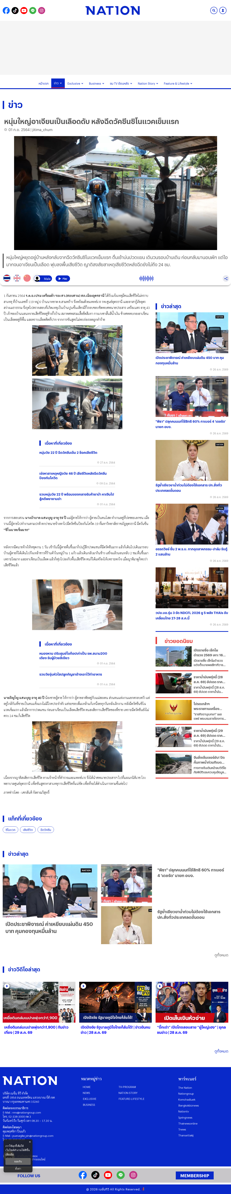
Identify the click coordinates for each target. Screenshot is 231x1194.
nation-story (128, 1093)
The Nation (185, 1087)
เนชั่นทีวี (104, 1189)
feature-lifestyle (131, 1099)
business (89, 1105)
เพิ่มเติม (9, 1154)
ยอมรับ (18, 1161)
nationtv (183, 1111)
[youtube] (108, 1178)
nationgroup (186, 1093)
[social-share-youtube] (23, 10)
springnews (185, 1117)
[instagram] (133, 1178)
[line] (121, 1178)
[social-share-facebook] (6, 10)
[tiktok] (95, 1178)
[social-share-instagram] (41, 10)
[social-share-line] (32, 10)
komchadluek (186, 1099)
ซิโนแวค (10, 830)
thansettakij (185, 1135)
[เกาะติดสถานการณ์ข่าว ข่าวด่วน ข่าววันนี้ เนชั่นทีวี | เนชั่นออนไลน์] (113, 10)
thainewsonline (188, 1123)
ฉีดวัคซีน (45, 830)
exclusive (89, 1099)
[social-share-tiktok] (15, 10)
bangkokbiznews (188, 1105)
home (87, 1087)
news (86, 1093)
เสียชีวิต (28, 830)
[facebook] (83, 1178)
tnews (182, 1129)
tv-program (127, 1087)
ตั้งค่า (18, 1168)
